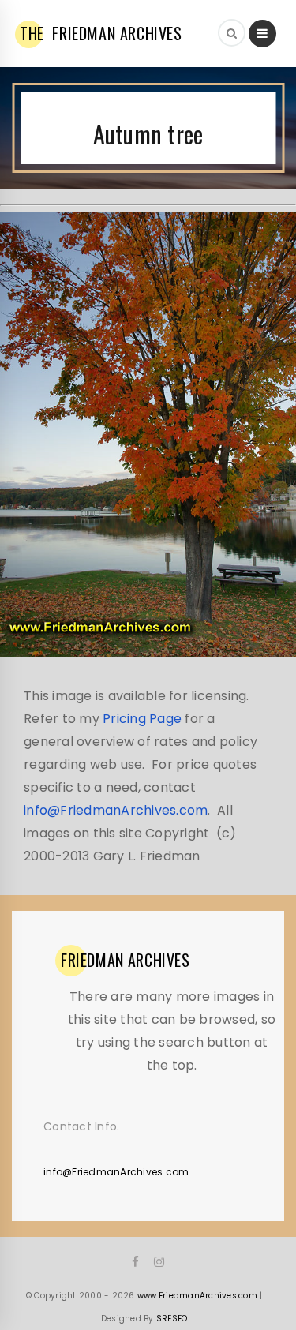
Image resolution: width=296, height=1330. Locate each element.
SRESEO (172, 1318)
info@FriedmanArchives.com (116, 810)
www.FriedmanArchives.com (197, 1296)
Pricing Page (142, 719)
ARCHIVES (125, 959)
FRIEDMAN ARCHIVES (101, 33)
